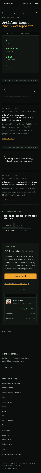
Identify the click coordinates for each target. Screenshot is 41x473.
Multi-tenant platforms (11, 392)
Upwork (5, 435)
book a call (27, 3)
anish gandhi (7, 3)
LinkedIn (6, 440)
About (4, 411)
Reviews (5, 416)
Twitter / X (8, 444)
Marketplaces (7, 388)
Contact (5, 425)
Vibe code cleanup (9, 379)
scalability (11, 230)
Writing (5, 407)
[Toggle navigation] (36, 3)
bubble (8, 225)
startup (25, 230)
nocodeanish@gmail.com (11, 454)
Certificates (7, 420)
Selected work (8, 402)
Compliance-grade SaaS (11, 383)
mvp (19, 225)
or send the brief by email (16, 283)
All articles (8, 331)
